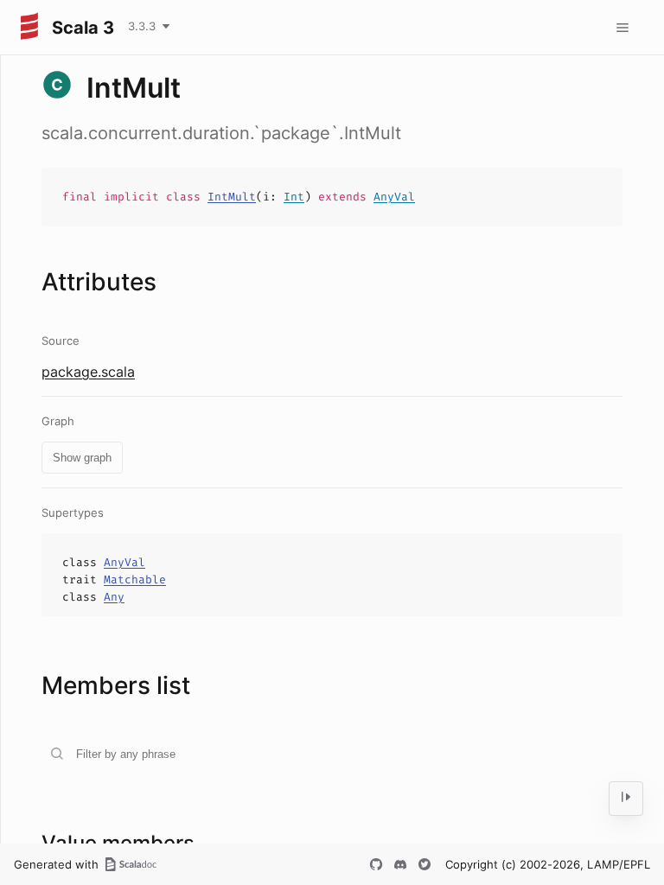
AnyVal (394, 196)
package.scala (88, 371)
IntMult (232, 196)
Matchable (135, 579)
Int (294, 196)
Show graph (82, 457)
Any (114, 596)
